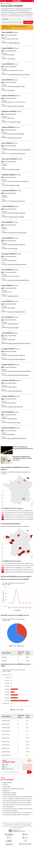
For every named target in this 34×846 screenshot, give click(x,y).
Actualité (5, 764)
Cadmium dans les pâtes (9, 794)
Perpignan (11, 232)
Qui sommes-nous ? (6, 823)
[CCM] (25, 835)
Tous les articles (7, 824)
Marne (14, 387)
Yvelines (22, 201)
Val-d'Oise (21, 106)
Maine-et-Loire (17, 137)
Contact (30, 823)
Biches (10, 418)
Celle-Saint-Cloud (14, 201)
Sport (4, 767)
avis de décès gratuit (20, 26)
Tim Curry (5, 784)
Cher (14, 260)
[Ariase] (9, 844)
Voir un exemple (27, 764)
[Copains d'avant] (9, 841)
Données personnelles (25, 824)
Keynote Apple (7, 786)
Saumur (10, 137)
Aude (17, 185)
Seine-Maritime (21, 438)
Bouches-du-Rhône (23, 280)
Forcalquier (12, 74)
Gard (23, 86)
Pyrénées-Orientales (20, 232)
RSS (12, 824)
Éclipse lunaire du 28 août (9, 792)
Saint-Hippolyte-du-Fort (14, 86)
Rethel (10, 323)
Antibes (10, 391)
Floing (9, 248)
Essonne (26, 375)
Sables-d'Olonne (14, 217)
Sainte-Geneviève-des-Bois (15, 375)
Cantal (18, 122)
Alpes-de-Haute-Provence (22, 74)
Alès (10, 90)
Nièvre (14, 418)
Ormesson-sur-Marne (14, 181)
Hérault (17, 169)
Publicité (26, 823)
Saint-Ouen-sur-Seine (14, 371)
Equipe (13, 823)
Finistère (16, 327)
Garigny (11, 260)
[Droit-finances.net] (25, 838)
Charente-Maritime (19, 312)
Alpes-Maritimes (17, 391)
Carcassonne (12, 185)
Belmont (11, 43)
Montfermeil (11, 264)
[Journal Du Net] (9, 838)
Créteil (10, 422)
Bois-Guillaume (12, 438)
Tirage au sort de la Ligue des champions (14, 788)
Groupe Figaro (29, 826)
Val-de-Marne (26, 149)
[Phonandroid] (25, 844)
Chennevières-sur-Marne (15, 149)
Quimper (10, 327)
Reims (10, 387)
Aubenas (10, 296)
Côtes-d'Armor (21, 153)
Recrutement (17, 824)
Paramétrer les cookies (7, 826)
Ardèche (16, 296)
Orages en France (7, 782)
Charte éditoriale (19, 823)
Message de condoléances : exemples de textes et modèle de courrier (22, 458)
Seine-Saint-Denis (21, 264)
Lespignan (12, 169)
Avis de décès (7, 3)
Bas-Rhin (17, 43)
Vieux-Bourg (13, 153)
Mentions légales (21, 826)
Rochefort (11, 312)
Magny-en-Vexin (13, 106)
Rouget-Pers (12, 122)
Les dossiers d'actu (8, 769)
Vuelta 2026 (6, 790)
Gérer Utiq (14, 826)
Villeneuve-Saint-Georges (15, 343)
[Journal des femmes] (9, 835)
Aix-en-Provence (12, 280)
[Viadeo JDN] (25, 841)
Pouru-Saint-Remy (14, 213)
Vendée (22, 217)
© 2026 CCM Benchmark (17, 827)
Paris (9, 54)
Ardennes (22, 213)
